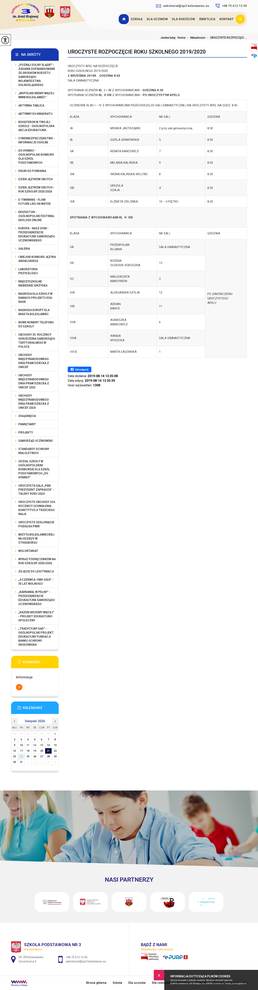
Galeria (24, 248)
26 (34, 756)
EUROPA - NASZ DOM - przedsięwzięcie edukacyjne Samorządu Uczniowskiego (36, 234)
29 (55, 756)
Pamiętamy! (27, 424)
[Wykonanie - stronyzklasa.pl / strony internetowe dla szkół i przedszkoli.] (19, 983)
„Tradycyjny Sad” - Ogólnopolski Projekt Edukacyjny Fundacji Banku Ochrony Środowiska (36, 636)
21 (48, 750)
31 (21, 762)
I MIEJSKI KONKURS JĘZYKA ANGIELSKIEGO (37, 259)
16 (14, 750)
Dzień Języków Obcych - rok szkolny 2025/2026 (36, 189)
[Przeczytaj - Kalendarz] (41, 709)
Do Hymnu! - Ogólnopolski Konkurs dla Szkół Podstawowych (36, 156)
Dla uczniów (157, 19)
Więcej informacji (19, 687)
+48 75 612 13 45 (234, 6)
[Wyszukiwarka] (241, 19)
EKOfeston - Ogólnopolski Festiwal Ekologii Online (36, 216)
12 (34, 745)
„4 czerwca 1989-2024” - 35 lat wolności (35, 581)
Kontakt (227, 19)
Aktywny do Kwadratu (35, 113)
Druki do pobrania (32, 171)
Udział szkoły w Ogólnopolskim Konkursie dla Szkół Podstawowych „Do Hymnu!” (34, 469)
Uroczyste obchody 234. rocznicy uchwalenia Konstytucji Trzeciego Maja (37, 508)
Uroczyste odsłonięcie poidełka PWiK (36, 524)
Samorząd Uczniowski (35, 440)
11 (28, 745)
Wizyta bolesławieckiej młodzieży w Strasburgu (36, 538)
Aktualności (196, 37)
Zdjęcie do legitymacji (36, 571)
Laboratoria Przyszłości (28, 271)
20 (41, 750)
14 (48, 745)
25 (28, 756)
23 (14, 756)
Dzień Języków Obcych (35, 179)
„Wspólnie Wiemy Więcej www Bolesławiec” (36, 95)
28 (48, 756)
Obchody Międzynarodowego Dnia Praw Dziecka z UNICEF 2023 (33, 381)
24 (21, 756)
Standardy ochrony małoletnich (33, 451)
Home (181, 37)
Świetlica (207, 19)
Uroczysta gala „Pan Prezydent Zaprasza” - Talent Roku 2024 (36, 489)
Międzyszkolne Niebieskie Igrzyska (32, 283)
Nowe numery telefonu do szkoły (36, 324)
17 (21, 750)
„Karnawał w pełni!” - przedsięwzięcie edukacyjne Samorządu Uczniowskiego (36, 598)
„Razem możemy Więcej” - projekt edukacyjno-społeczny (36, 616)
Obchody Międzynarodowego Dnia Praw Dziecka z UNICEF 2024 (33, 401)
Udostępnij (81, 369)
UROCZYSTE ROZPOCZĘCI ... (227, 37)
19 (34, 750)
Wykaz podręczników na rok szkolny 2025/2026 (37, 561)
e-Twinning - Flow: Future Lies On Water (34, 201)
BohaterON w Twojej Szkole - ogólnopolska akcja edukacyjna (36, 126)
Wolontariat (28, 550)
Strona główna (124, 19)
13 (41, 745)
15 (55, 745)
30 (14, 762)
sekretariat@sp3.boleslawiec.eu (186, 6)
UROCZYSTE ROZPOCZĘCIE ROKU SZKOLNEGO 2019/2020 (137, 52)
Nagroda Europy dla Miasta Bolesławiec (34, 312)
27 (41, 756)
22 (55, 750)
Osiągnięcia (27, 416)
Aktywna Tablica (31, 105)
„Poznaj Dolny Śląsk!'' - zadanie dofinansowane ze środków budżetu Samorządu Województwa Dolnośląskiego (36, 75)
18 (28, 750)
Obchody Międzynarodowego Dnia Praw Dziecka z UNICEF (33, 361)
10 (21, 745)
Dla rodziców (183, 19)
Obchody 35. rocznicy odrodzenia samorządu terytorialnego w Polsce (36, 340)
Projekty (25, 432)
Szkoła (137, 19)
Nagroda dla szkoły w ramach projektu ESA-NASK (35, 297)
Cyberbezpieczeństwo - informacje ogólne (36, 140)
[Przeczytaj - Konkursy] (41, 663)
